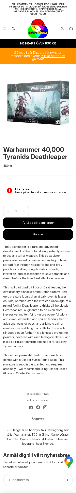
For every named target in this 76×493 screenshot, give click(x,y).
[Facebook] (38, 407)
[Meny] (4, 28)
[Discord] (30, 407)
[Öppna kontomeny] (62, 28)
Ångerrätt (38, 418)
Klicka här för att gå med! (48, 57)
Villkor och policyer (38, 400)
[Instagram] (45, 407)
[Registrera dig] (66, 480)
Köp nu (38, 234)
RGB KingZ (42, 393)
